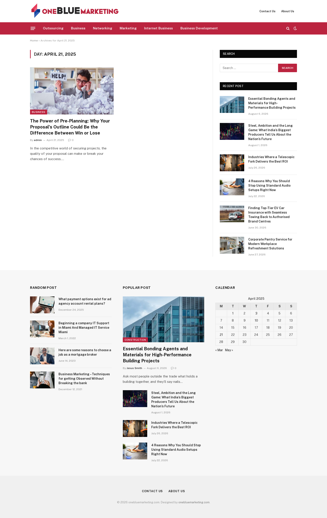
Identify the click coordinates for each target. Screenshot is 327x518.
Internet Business (158, 28)
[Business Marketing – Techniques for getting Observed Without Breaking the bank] (42, 379)
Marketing (128, 28)
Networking (102, 28)
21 (221, 334)
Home (34, 40)
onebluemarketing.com (194, 502)
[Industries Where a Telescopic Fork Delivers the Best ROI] (232, 162)
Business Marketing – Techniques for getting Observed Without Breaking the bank (84, 378)
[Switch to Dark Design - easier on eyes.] (295, 28)
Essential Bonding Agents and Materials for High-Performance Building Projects (272, 103)
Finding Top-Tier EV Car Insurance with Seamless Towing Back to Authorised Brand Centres (269, 214)
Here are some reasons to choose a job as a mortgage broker (85, 352)
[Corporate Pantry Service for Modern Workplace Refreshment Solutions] (232, 245)
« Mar (219, 350)
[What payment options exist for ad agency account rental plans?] (42, 304)
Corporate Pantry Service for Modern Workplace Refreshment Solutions (270, 244)
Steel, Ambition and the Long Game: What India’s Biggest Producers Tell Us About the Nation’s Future (270, 132)
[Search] (288, 28)
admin (38, 140)
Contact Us (267, 11)
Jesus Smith (134, 368)
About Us (287, 11)
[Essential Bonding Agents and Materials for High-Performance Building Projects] (232, 104)
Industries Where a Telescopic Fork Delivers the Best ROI (271, 159)
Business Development (199, 28)
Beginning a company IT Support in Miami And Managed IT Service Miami (84, 327)
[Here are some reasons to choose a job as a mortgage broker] (42, 355)
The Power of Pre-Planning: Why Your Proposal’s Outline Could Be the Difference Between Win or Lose (70, 127)
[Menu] (33, 28)
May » (229, 350)
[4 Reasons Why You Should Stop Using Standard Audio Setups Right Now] (232, 186)
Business (78, 28)
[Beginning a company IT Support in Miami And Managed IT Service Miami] (42, 328)
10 (256, 320)
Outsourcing (53, 28)
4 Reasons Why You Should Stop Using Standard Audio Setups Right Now (269, 185)
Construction (135, 340)
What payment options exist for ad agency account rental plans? (85, 301)
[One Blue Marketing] (75, 11)
